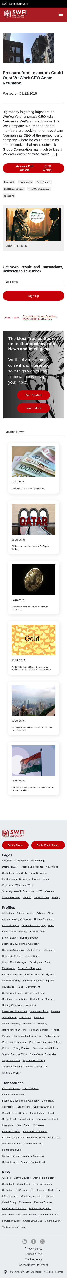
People (6, 1036)
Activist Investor (25, 913)
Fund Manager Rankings (16, 879)
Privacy (56, 897)
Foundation (8, 986)
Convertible (8, 1106)
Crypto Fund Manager (14, 962)
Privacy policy (33, 1248)
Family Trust (48, 974)
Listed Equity (23, 1125)
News (46, 879)
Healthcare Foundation (14, 999)
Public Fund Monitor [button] (48, 845)
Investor (55, 1011)
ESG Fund (21, 1113)
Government (33, 986)
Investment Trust (39, 1011)
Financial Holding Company (38, 980)
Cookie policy (33, 1259)
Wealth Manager (11, 1072)
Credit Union (33, 956)
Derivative (7, 1113)
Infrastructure (26, 1119)
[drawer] (61, 14)
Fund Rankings (38, 872)
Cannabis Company (13, 950)
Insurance (30, 1005)
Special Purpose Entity (14, 1054)
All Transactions (11, 1088)
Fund (20, 986)
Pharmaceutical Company (27, 1036)
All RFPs (7, 1177)
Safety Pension (21, 1048)
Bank (51, 925)
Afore (51, 913)
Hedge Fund (9, 1119)
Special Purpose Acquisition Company (23, 1156)
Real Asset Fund (36, 1137)
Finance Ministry (11, 980)
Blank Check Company (14, 931)
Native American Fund (14, 1029)
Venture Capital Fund (33, 1162)
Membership (38, 860)
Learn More (37, 409)
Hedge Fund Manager (42, 999)
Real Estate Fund (11, 1143)
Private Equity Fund (13, 1137)
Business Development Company (20, 943)
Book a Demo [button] (15, 845)
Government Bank (12, 993)
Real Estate (54, 1137)
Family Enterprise (12, 974)
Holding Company (12, 1005)
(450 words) (34, 168)
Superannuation (11, 1060)
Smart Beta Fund (11, 1149)
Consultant (48, 1100)
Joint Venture (9, 1017)
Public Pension (52, 1036)
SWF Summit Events (15, 3)
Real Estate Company (14, 1042)
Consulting (8, 872)
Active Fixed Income (13, 1094)
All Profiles (8, 913)
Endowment (8, 968)
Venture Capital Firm (36, 1066)
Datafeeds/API (10, 866)
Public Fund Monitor (32, 866)
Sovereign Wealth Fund (46, 1048)
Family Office (31, 974)
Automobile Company (34, 925)
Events (36, 879)
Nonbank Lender (38, 1029)
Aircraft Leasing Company (16, 919)
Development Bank (40, 962)
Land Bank (25, 1017)
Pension (55, 1029)
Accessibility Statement (33, 1265)
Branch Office (37, 931)
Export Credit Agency (29, 968)
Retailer (6, 1048)
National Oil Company (35, 1023)
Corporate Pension (12, 956)
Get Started (37, 396)
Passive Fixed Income (35, 1131)
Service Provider (33, 1143)
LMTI (39, 891)
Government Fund (35, 993)
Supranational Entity (34, 1060)
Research (7, 885)
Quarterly (22, 872)
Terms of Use (41, 897)
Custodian (7, 1190)
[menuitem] (8, 862)
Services (7, 860)
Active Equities (31, 1088)
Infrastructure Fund (47, 1119)
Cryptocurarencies (44, 1106)
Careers (49, 891)
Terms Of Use (33, 1254)
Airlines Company (43, 919)
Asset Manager (10, 925)
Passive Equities (11, 1131)
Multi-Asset (39, 1125)
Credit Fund (24, 1106)
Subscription (21, 860)
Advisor (41, 913)
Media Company (11, 1023)
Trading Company (12, 1066)
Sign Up (33, 296)
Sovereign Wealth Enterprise (18, 891)
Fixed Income (37, 1113)
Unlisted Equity (10, 1162)
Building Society (29, 937)
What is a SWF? (24, 885)
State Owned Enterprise (43, 1054)
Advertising (52, 866)
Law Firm (39, 1017)
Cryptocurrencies (42, 1184)
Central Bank (34, 950)
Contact (27, 897)
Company (49, 950)
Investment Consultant (14, 1011)
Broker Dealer (10, 937)
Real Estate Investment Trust (45, 1042)
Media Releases (11, 897)
